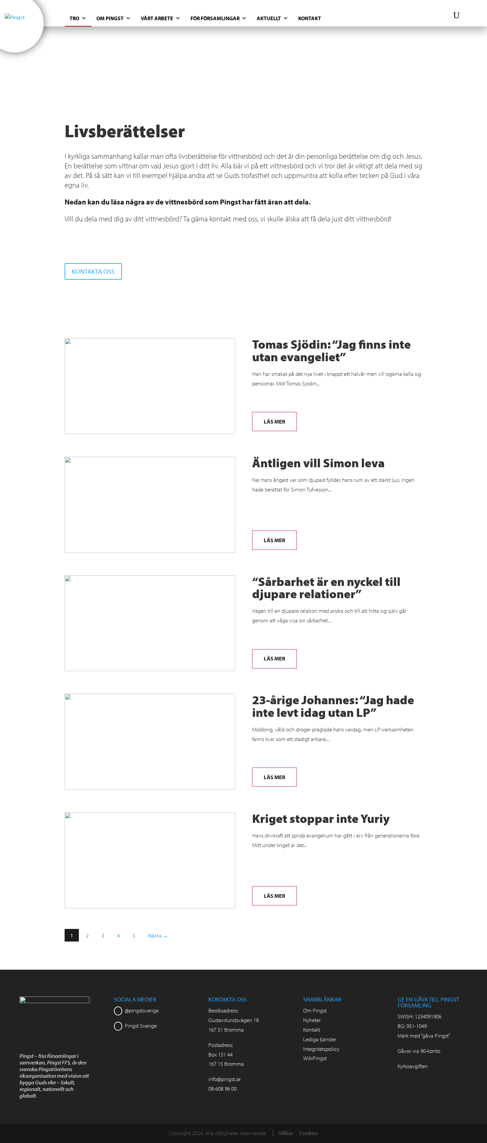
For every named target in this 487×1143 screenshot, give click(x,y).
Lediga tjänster (319, 1039)
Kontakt (309, 18)
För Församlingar (215, 18)
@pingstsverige (142, 1010)
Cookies (308, 1132)
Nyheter (312, 1019)
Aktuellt (269, 18)
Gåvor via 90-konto (419, 1050)
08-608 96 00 (222, 1088)
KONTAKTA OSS (93, 271)
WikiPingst (315, 1058)
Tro (74, 18)
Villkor (286, 1132)
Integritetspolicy (321, 1048)
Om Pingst (110, 18)
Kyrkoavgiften (413, 1065)
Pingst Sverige (141, 1025)
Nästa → (158, 935)
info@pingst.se (224, 1078)
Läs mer (274, 421)
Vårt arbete (157, 18)
